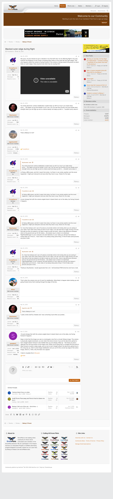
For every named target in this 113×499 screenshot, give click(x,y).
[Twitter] (107, 467)
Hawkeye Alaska (69, 408)
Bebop (88, 75)
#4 (78, 159)
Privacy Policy (100, 441)
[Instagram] (101, 467)
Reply (77, 97)
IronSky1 (71, 400)
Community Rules (80, 441)
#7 (78, 248)
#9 (78, 304)
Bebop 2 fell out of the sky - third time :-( (25, 406)
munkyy (14, 402)
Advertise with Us (80, 437)
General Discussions (92, 90)
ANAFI (26, 402)
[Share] (76, 56)
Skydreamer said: (26, 162)
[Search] (107, 10)
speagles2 (15, 408)
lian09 (106, 120)
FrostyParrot (10, 51)
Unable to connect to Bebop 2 (95, 93)
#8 (78, 278)
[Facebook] (99, 467)
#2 (78, 103)
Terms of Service (90, 441)
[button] (75, 6)
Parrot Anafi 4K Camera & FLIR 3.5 (97, 85)
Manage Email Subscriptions (83, 444)
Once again (90, 78)
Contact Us (89, 437)
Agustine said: (26, 308)
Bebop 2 (28, 394)
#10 (78, 331)
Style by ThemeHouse (46, 467)
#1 (78, 56)
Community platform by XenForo (22, 467)
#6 (78, 216)
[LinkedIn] (104, 467)
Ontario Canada (17, 153)
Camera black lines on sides (21, 392)
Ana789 (72, 393)
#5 (78, 187)
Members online (91, 101)
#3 (78, 130)
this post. (37, 353)
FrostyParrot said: (27, 191)
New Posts (89, 55)
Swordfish (15, 394)
